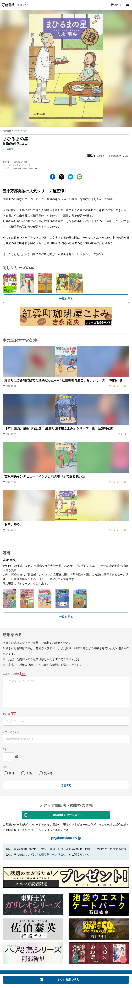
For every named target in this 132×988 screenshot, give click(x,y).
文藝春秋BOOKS (15, 5)
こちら (40, 664)
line (79, 177)
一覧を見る (66, 298)
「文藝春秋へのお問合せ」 (52, 854)
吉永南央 (8, 149)
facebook (52, 177)
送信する (66, 785)
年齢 (5, 749)
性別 (5, 767)
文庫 (25, 131)
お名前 (6, 714)
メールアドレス (11, 732)
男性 (11, 773)
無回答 (48, 773)
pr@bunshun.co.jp (66, 838)
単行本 (17, 131)
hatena (70, 177)
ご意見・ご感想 (11, 674)
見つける (116, 4)
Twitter (61, 177)
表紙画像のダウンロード (68, 815)
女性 (29, 773)
